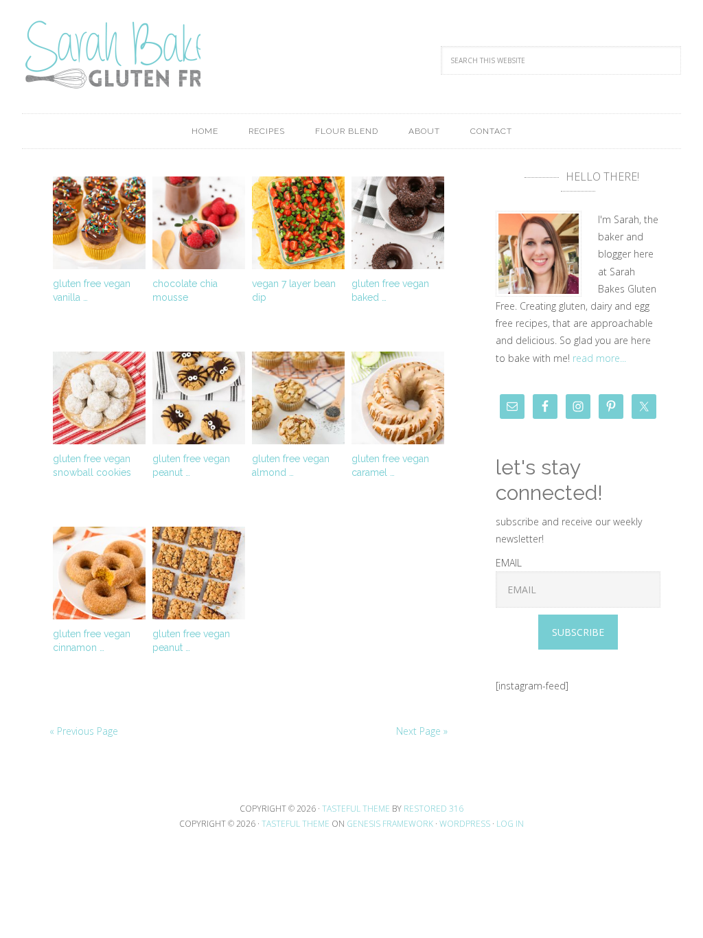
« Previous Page (83, 730)
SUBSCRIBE (578, 632)
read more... (599, 358)
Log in (510, 824)
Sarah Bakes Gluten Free (111, 55)
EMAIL (509, 562)
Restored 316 (433, 808)
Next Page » (422, 730)
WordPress (464, 824)
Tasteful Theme (296, 824)
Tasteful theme (356, 808)
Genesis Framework (390, 824)
